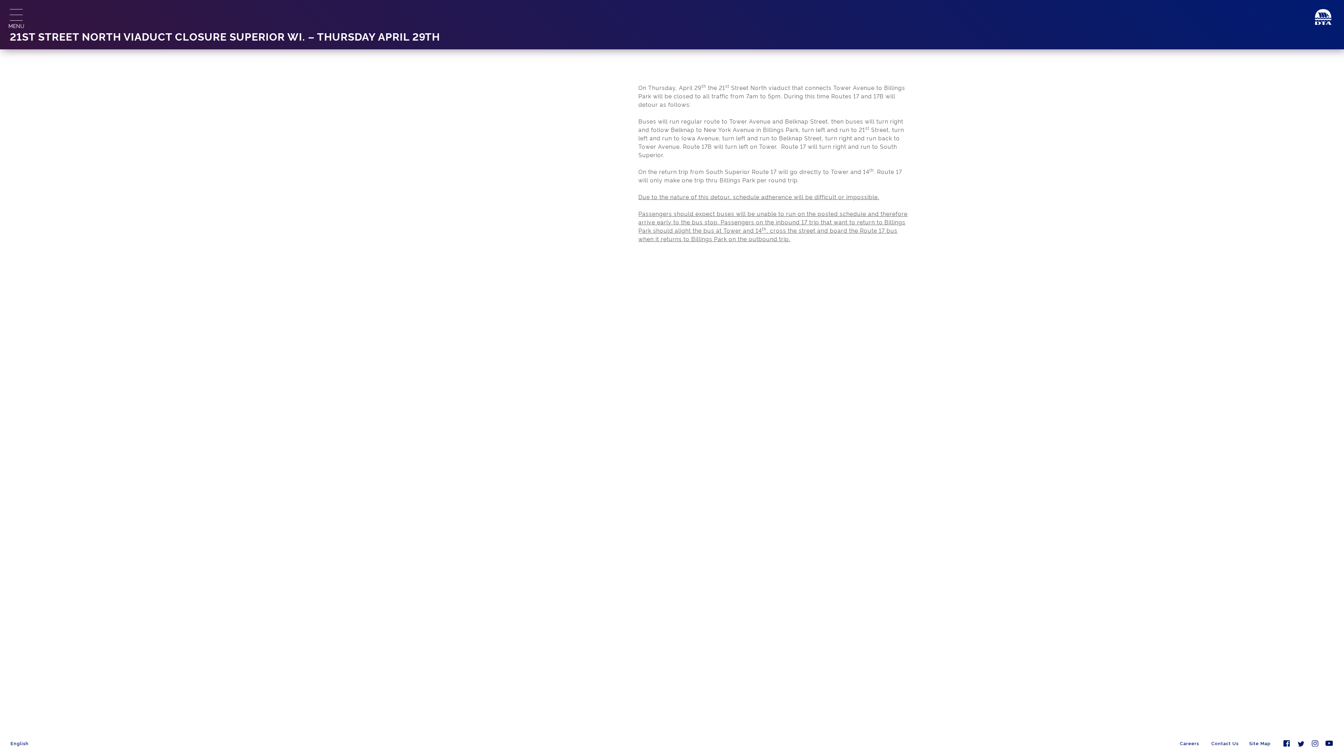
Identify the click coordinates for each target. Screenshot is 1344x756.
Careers (1189, 743)
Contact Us (1225, 743)
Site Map (1259, 743)
